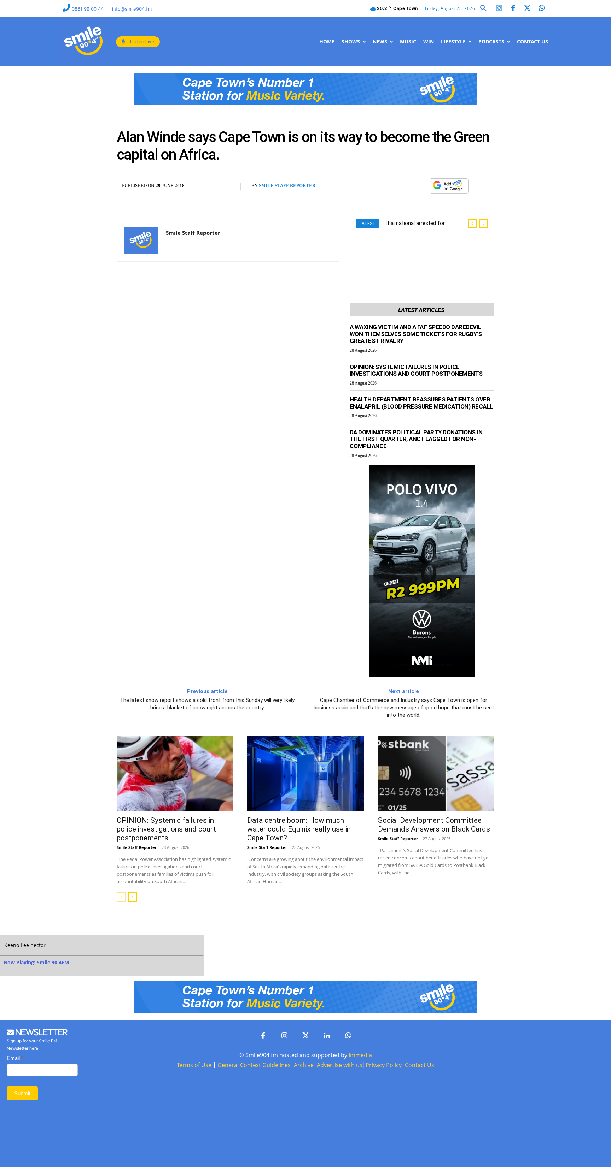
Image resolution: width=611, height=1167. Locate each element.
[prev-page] (121, 897)
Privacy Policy (384, 1065)
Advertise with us (339, 1065)
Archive (304, 1065)
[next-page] (132, 897)
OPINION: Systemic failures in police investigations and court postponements (416, 370)
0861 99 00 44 (88, 9)
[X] (404, 186)
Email (15, 1058)
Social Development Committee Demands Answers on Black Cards (434, 824)
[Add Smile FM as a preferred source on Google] (449, 189)
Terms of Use (194, 1065)
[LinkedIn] (327, 1036)
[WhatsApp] (420, 186)
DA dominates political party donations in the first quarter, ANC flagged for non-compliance (416, 439)
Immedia (360, 1055)
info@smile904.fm (132, 9)
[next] (483, 223)
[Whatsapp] (541, 8)
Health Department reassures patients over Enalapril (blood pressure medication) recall (421, 403)
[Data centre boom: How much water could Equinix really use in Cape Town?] (305, 773)
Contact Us (419, 1065)
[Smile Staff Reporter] (141, 240)
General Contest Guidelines (254, 1065)
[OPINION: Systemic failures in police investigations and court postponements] (175, 773)
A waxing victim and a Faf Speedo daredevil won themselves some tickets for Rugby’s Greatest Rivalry (416, 333)
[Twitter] (527, 8)
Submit (22, 1093)
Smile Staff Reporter (287, 185)
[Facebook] (513, 8)
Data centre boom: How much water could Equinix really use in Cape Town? (299, 829)
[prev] (472, 223)
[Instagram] (499, 8)
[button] (483, 8)
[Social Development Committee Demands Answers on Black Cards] (436, 773)
